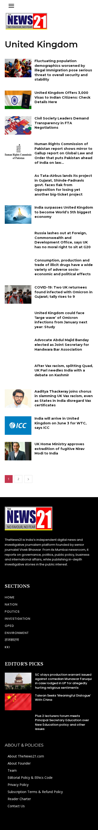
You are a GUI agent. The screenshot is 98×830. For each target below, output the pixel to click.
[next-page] (28, 479)
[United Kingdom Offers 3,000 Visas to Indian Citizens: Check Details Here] (18, 100)
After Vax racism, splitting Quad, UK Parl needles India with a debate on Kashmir (63, 370)
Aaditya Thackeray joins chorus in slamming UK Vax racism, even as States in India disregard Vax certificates (63, 398)
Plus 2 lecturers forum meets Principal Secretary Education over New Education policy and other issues (62, 722)
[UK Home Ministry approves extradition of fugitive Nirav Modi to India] (18, 451)
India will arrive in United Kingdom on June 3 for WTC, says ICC (60, 423)
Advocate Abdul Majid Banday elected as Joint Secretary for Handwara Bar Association (61, 344)
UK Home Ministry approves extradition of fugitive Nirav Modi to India (59, 448)
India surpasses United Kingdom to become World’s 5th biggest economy (63, 212)
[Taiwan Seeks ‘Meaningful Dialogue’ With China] (18, 701)
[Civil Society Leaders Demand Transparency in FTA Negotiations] (18, 125)
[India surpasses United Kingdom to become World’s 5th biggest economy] (18, 214)
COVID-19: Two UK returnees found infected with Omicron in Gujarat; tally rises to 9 (63, 292)
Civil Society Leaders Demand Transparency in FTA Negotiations (61, 123)
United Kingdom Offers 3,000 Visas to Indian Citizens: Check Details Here (62, 97)
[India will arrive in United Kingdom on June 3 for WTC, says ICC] (18, 425)
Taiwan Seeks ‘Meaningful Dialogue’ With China (63, 697)
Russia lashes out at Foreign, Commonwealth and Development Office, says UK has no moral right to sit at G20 (62, 240)
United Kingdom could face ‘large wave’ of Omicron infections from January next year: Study (60, 320)
